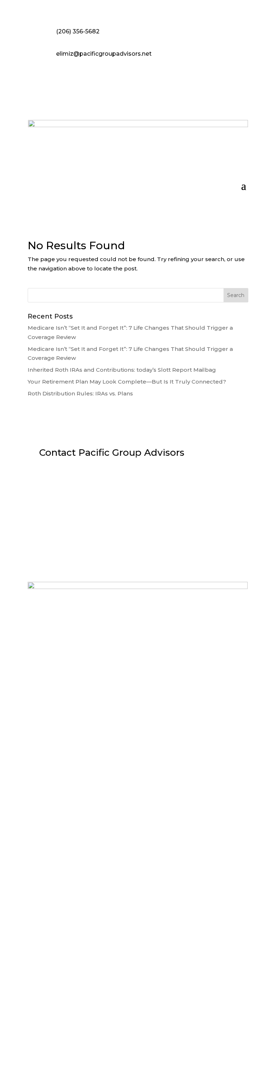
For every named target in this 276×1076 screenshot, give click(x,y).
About (88, 668)
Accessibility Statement (138, 1009)
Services (148, 668)
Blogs (212, 668)
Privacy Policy (138, 981)
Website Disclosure (138, 952)
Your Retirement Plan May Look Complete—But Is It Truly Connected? (127, 381)
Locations (116, 668)
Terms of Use (138, 1038)
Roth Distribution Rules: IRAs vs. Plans (80, 393)
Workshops (182, 668)
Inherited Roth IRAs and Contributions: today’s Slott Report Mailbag (122, 369)
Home (64, 668)
